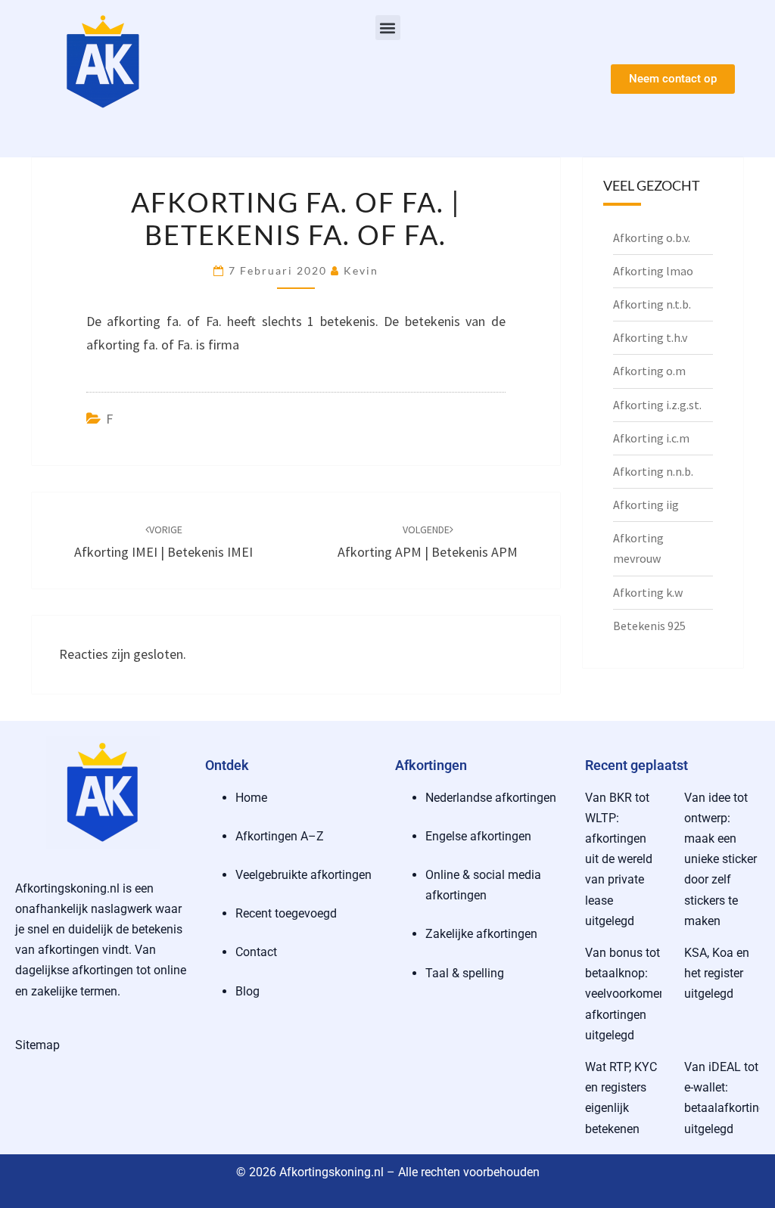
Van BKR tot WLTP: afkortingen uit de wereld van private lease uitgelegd (618, 859)
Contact (256, 952)
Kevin (361, 270)
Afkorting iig (646, 504)
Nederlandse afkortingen (490, 797)
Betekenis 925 (649, 625)
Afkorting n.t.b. (652, 304)
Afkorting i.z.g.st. (657, 404)
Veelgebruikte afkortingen (303, 875)
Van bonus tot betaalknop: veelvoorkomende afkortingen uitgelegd (632, 994)
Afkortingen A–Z (279, 836)
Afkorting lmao (653, 270)
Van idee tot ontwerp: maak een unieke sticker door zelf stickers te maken (720, 859)
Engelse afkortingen (478, 836)
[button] (387, 27)
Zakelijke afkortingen (481, 934)
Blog (247, 991)
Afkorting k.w (648, 592)
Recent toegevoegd (286, 913)
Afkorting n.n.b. (653, 471)
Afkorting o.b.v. (651, 237)
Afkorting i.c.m (651, 438)
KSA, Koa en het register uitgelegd (716, 973)
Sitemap (37, 1045)
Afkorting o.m (649, 370)
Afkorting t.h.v (650, 337)
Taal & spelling (464, 973)
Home (251, 797)
